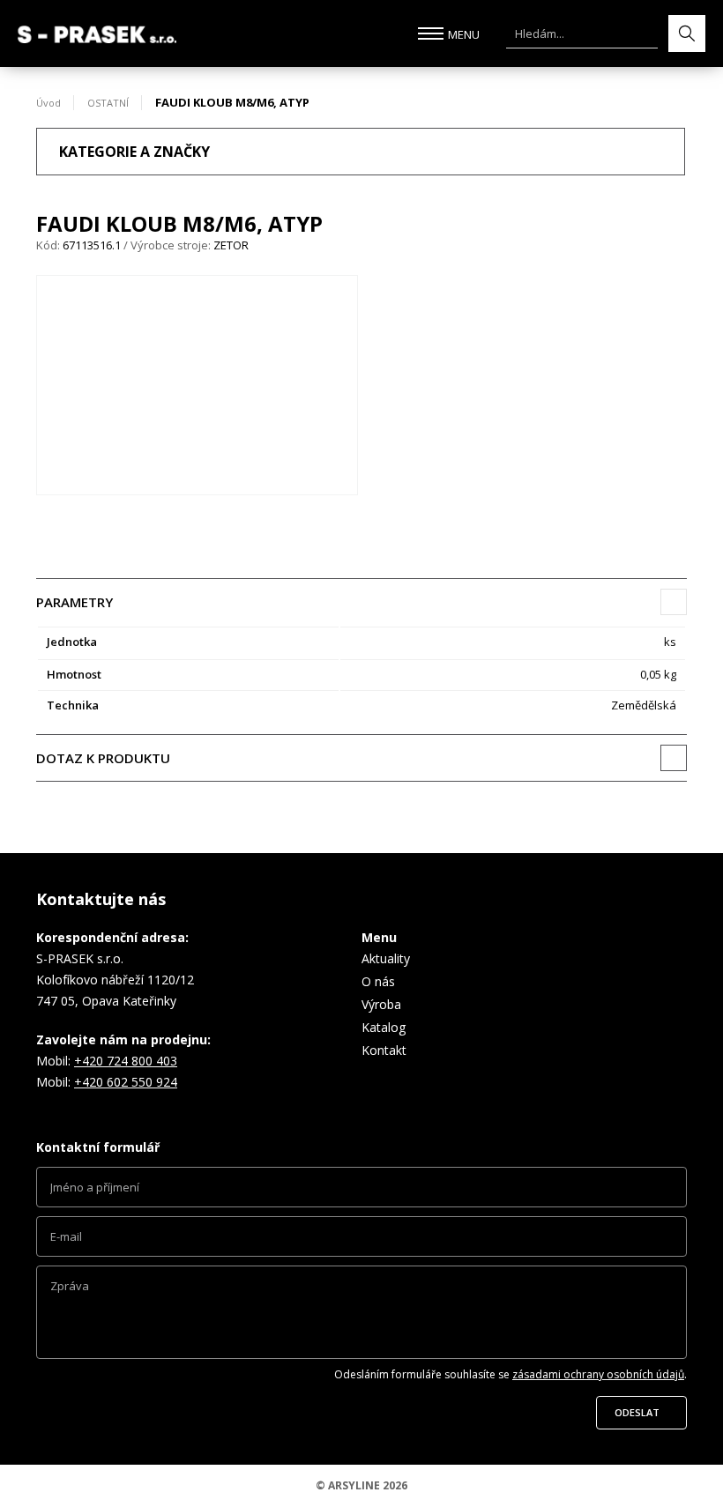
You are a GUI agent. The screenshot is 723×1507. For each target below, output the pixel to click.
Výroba (381, 1004)
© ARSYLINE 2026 (361, 1485)
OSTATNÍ (108, 102)
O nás (378, 981)
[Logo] (97, 34)
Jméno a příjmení (361, 1191)
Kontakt (384, 1050)
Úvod (48, 102)
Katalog (384, 1027)
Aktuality (386, 958)
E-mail (361, 1241)
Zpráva (361, 1317)
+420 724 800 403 (125, 1060)
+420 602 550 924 (125, 1081)
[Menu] (430, 33)
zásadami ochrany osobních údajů (598, 1374)
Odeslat (637, 1412)
